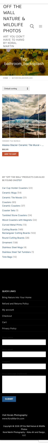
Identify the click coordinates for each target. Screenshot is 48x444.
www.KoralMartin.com (13, 418)
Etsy (19, 180)
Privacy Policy (9, 328)
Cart (4, 322)
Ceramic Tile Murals (11, 141)
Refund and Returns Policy (15, 303)
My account (8, 309)
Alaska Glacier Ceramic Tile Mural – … (23, 145)
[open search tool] (32, 26)
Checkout (7, 316)
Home (5, 78)
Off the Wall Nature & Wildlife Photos (14, 19)
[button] (10, 154)
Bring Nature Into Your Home (16, 297)
